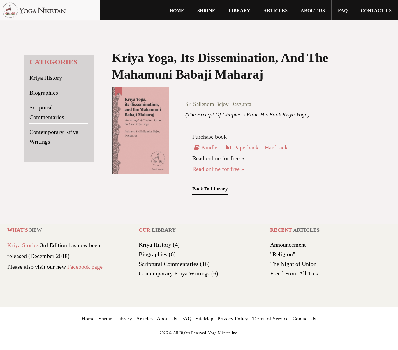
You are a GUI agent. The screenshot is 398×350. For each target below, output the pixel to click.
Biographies (43, 92)
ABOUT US (313, 10)
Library (124, 318)
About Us (167, 318)
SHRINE (206, 10)
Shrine (105, 318)
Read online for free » (218, 169)
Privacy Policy (232, 318)
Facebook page (85, 267)
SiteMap (204, 318)
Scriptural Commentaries (46, 112)
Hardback (276, 147)
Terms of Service (270, 318)
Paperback (246, 147)
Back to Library (210, 189)
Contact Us (376, 10)
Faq (343, 10)
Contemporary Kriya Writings (53, 137)
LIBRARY (239, 10)
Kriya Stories (23, 245)
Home (177, 10)
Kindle (209, 147)
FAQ (186, 318)
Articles (275, 10)
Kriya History (45, 78)
